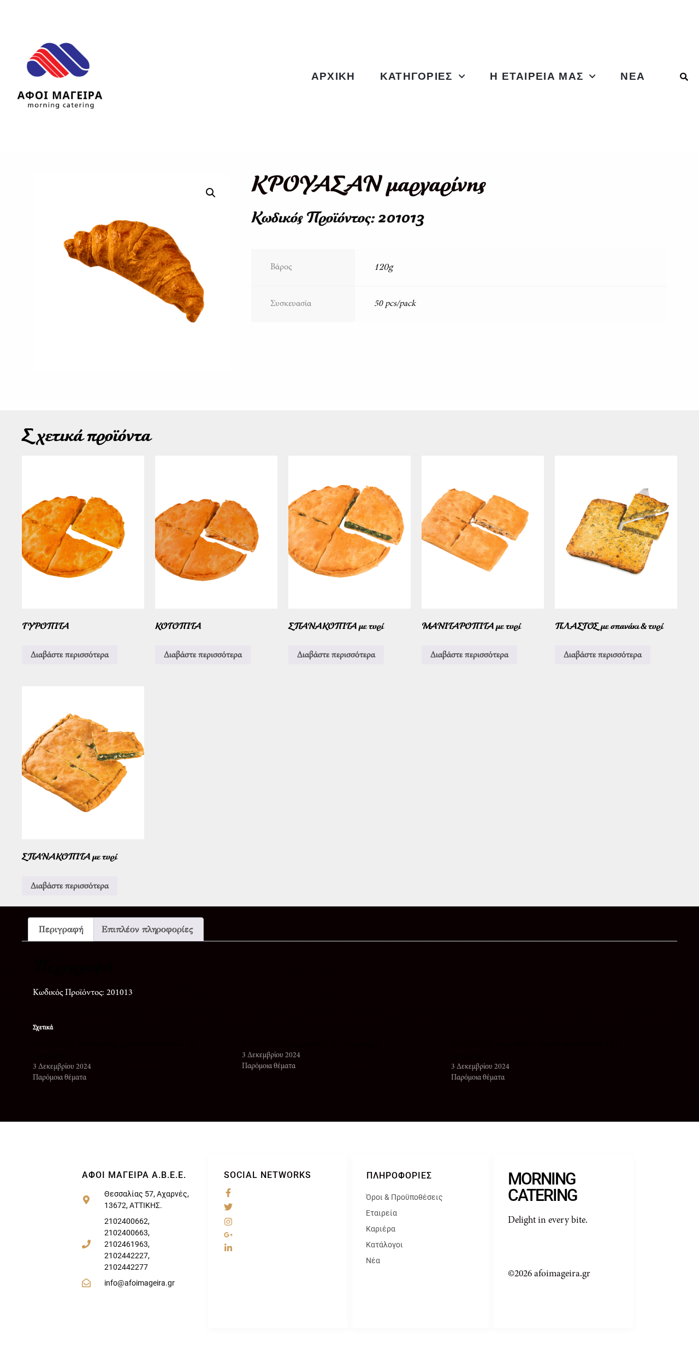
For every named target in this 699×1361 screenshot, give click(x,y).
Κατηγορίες (416, 76)
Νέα (632, 76)
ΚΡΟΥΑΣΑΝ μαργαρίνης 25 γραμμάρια (311, 1043)
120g (383, 267)
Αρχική (333, 76)
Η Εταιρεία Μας (536, 76)
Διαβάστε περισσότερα (70, 655)
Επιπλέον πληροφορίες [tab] (147, 929)
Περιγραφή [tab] (61, 929)
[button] (211, 193)
